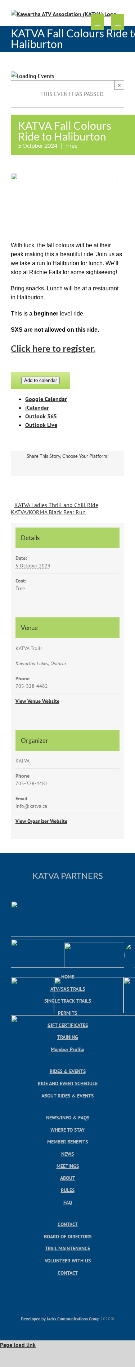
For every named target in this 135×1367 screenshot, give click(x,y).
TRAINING (67, 1037)
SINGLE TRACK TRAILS (67, 1000)
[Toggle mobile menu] (117, 22)
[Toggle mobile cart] (97, 22)
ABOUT (67, 1177)
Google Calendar (46, 398)
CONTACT (68, 1224)
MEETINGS (68, 1166)
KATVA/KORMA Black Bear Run (48, 512)
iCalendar (37, 407)
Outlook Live (41, 424)
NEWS (67, 1153)
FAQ (67, 1202)
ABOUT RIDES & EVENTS (67, 1095)
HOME (67, 976)
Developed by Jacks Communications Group (60, 1318)
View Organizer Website (41, 821)
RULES (68, 1190)
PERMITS (67, 1012)
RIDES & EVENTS (68, 1071)
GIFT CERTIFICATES (68, 1025)
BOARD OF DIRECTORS (67, 1236)
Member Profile (67, 1049)
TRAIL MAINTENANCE (67, 1248)
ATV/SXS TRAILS (67, 988)
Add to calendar (40, 380)
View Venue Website (37, 701)
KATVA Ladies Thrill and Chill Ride (56, 504)
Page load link (18, 1344)
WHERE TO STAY (67, 1129)
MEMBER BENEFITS (67, 1141)
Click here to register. (53, 348)
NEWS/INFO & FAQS (67, 1117)
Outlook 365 (41, 416)
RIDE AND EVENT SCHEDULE (68, 1083)
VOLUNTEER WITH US (68, 1260)
